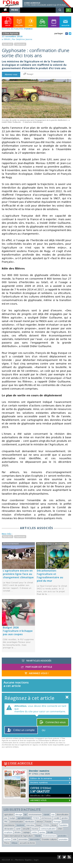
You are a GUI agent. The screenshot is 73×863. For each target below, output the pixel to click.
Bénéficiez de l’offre (40, 791)
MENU (14, 10)
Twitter (70, 33)
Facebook (66, 33)
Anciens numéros (39, 782)
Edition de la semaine (41, 778)
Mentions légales (23, 860)
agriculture (7, 44)
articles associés (38, 660)
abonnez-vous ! (38, 673)
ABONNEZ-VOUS (38, 800)
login (36, 860)
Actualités (17, 29)
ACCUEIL (6, 29)
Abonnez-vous (11, 74)
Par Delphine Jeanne (22, 39)
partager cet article (38, 666)
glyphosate (20, 44)
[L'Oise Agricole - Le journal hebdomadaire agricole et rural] (35, 1)
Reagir (29, 74)
